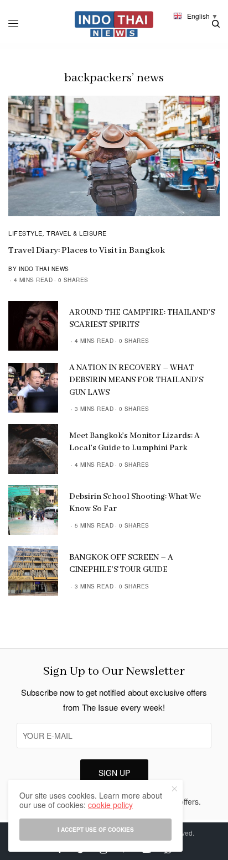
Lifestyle (25, 232)
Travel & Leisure (76, 232)
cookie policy (110, 804)
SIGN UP (114, 772)
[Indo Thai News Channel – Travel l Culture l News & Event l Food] (114, 24)
